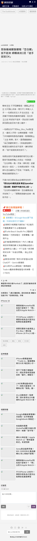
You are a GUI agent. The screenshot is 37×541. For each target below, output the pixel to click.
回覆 (33, 507)
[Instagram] (15, 527)
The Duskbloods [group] (8, 11)
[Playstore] (22, 527)
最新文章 (5, 6)
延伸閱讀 (4, 353)
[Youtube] (30, 2)
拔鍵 (4, 345)
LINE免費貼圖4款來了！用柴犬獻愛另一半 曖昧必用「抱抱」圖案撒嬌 (25, 385)
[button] (32, 2)
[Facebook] (11, 527)
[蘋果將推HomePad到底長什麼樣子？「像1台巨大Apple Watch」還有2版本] (8, 309)
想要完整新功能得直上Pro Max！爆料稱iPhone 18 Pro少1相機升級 (26, 330)
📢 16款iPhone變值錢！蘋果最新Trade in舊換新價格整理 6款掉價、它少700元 (18, 269)
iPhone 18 (5, 300)
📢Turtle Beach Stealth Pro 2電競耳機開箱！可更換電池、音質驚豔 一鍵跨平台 (18, 235)
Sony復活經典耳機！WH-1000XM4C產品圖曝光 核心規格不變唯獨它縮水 (26, 451)
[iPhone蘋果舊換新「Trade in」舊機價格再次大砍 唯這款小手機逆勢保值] (8, 362)
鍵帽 (19, 341)
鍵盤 (13, 341)
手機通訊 (15, 6)
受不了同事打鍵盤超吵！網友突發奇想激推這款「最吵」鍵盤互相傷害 (25, 372)
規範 (3, 507)
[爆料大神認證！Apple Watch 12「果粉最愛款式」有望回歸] (8, 441)
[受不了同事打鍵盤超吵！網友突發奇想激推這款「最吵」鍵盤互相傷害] (8, 373)
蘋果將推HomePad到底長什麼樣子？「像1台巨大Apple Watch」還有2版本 (26, 307)
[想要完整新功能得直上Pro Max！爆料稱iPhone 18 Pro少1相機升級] (8, 332)
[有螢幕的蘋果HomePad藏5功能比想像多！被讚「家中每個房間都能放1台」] (8, 429)
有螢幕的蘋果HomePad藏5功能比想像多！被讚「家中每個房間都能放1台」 (26, 428)
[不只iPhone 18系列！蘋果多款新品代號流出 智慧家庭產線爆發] (8, 320)
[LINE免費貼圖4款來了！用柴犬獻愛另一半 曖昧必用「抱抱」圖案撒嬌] (8, 387)
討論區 (3, 485)
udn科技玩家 (4, 45)
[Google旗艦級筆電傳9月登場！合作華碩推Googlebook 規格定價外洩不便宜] (8, 418)
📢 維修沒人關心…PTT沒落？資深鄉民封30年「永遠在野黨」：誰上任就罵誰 (18, 252)
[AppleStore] (25, 527)
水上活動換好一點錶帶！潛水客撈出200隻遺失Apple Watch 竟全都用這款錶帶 (25, 397)
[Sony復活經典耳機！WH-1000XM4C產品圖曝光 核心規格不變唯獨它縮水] (8, 452)
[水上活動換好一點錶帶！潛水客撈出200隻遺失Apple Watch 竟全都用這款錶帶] (8, 398)
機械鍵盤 (5, 341)
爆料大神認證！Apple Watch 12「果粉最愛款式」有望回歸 (25, 439)
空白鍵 (26, 341)
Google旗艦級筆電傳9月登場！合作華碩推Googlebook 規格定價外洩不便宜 (26, 416)
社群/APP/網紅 (27, 6)
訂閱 (27, 532)
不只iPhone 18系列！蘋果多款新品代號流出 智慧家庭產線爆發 (25, 319)
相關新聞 (4, 409)
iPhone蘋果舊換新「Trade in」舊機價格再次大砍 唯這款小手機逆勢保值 (26, 360)
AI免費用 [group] (22, 11)
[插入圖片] (28, 506)
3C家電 (11, 45)
